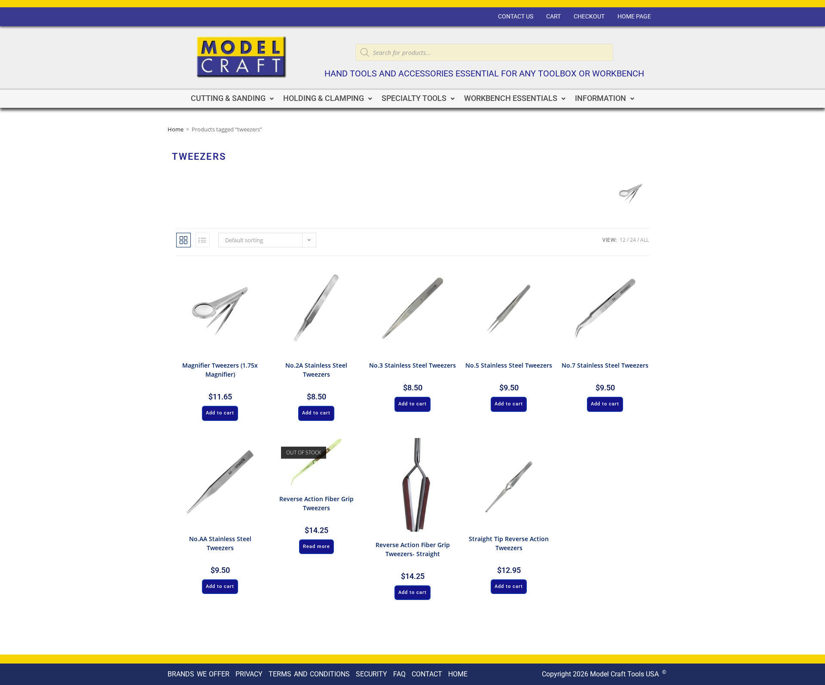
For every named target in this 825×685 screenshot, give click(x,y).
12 (623, 240)
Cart (553, 16)
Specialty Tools (414, 98)
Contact (427, 674)
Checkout (589, 16)
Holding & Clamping (323, 98)
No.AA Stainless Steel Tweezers (220, 543)
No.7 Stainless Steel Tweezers (605, 365)
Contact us (515, 16)
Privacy (249, 674)
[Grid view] (183, 240)
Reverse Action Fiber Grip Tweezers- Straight (413, 549)
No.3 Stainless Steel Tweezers (412, 365)
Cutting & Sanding (228, 98)
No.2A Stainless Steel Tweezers (316, 369)
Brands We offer (198, 674)
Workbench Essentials (510, 98)
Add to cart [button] (220, 413)
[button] (232, 99)
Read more (316, 546)
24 (633, 240)
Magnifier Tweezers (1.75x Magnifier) (220, 369)
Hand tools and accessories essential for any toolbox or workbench (484, 74)
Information (600, 98)
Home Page (634, 16)
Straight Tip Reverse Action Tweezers (509, 543)
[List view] (202, 240)
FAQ (399, 674)
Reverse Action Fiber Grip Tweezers (316, 503)
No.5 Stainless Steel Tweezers (508, 365)
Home (175, 129)
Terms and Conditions (309, 674)
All (644, 240)
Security (371, 674)
